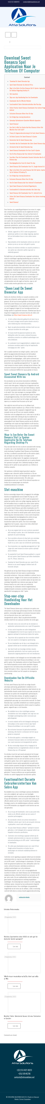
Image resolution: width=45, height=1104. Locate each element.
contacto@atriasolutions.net (31, 2)
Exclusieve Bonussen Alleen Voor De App (21, 113)
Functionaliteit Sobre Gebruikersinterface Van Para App (25, 104)
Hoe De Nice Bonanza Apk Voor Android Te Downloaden (25, 154)
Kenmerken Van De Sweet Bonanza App (21, 140)
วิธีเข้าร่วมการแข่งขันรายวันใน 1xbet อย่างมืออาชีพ (21, 977)
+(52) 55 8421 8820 (24, 1070)
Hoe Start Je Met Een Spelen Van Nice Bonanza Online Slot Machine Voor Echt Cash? (26, 128)
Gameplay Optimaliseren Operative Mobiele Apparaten (25, 120)
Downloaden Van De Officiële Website (20, 101)
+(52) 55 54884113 (13, 2)
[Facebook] (22, 4)
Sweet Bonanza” (14, 124)
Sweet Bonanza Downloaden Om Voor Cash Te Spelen (25, 150)
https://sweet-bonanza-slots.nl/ (23, 315)
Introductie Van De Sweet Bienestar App (21, 147)
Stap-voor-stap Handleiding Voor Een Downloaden (24, 97)
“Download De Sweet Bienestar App (20, 81)
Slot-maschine (14, 94)
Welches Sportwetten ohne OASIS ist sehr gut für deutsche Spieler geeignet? (21, 937)
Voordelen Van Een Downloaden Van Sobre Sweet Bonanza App (27, 143)
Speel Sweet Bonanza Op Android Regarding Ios (23, 186)
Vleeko (16, 1099)
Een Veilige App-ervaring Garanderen (20, 117)
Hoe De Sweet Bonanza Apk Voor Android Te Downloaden (26, 182)
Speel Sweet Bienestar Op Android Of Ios (21, 85)
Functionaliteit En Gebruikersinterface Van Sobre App (25, 189)
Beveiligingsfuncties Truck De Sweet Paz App (22, 163)
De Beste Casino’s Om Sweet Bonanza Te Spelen (23, 136)
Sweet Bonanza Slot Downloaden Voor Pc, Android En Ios (26, 193)
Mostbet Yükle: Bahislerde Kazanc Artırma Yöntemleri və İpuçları (22, 1017)
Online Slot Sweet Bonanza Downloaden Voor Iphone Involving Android (27, 197)
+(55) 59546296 (24, 1073)
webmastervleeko (24, 897)
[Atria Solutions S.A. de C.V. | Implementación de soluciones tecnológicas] (22, 17)
